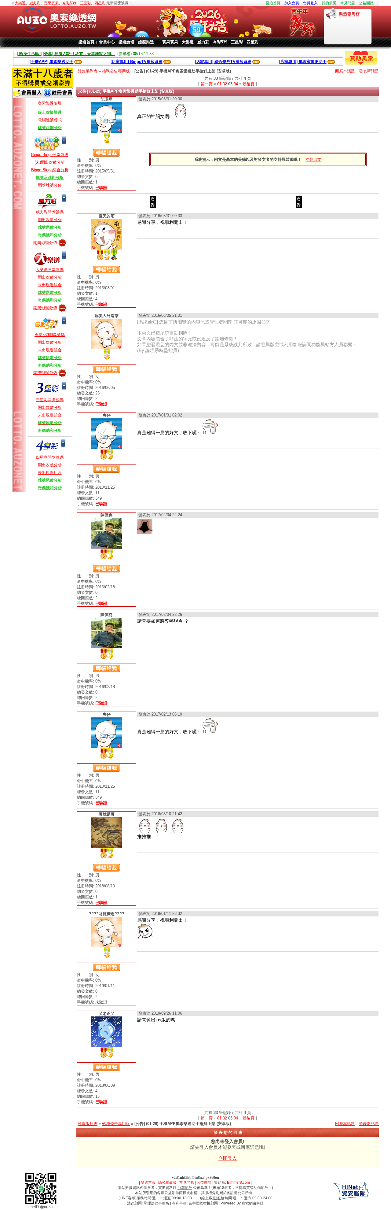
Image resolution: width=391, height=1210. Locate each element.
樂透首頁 (273, 3)
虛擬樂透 (146, 42)
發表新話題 (369, 71)
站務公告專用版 (116, 71)
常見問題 (347, 3)
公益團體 (366, 3)
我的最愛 (329, 3)
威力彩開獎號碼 (50, 212)
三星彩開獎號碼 (50, 400)
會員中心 (107, 42)
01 (219, 84)
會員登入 (310, 3)
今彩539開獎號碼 (50, 334)
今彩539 (69, 3)
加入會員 (291, 3)
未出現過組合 (50, 285)
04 (236, 84)
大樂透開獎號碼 (50, 269)
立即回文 (313, 159)
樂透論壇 (126, 42)
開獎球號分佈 (50, 185)
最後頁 (248, 84)
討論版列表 (87, 71)
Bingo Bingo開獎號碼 (49, 154)
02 (225, 84)
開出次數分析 (50, 219)
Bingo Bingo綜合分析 (49, 170)
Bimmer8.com (238, 1182)
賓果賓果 (51, 3)
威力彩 (34, 3)
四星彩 (99, 3)
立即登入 (227, 1158)
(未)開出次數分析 (50, 162)
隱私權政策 (167, 1182)
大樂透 (20, 3)
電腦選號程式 (50, 120)
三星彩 (85, 3)
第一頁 (207, 84)
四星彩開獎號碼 (50, 457)
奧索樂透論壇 (50, 103)
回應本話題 (345, 71)
